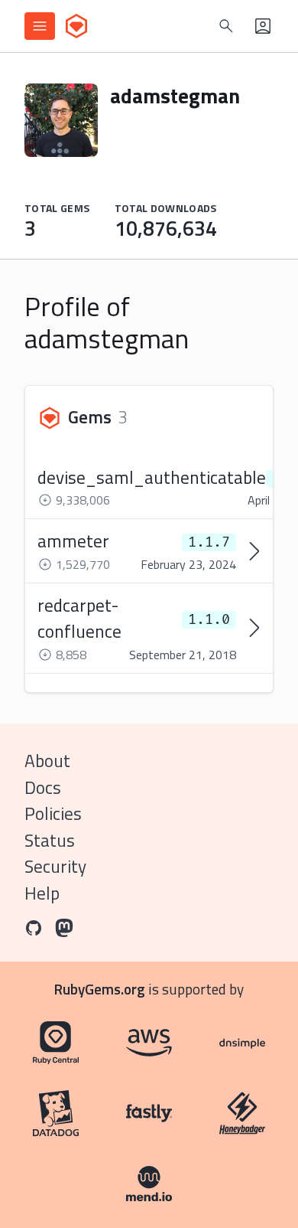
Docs (42, 787)
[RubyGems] (76, 26)
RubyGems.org (99, 989)
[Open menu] (39, 26)
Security (55, 866)
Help (42, 893)
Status (49, 840)
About (47, 760)
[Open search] (226, 26)
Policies (53, 813)
